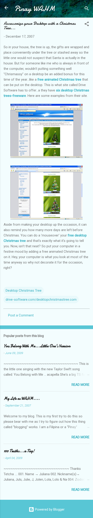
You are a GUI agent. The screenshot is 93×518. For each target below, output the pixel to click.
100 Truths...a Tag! (19, 451)
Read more (80, 385)
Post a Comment (21, 315)
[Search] (86, 9)
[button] (86, 24)
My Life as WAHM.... (22, 398)
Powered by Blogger (49, 509)
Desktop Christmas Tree (24, 291)
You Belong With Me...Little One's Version (37, 346)
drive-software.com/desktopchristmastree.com (41, 300)
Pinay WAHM (34, 9)
